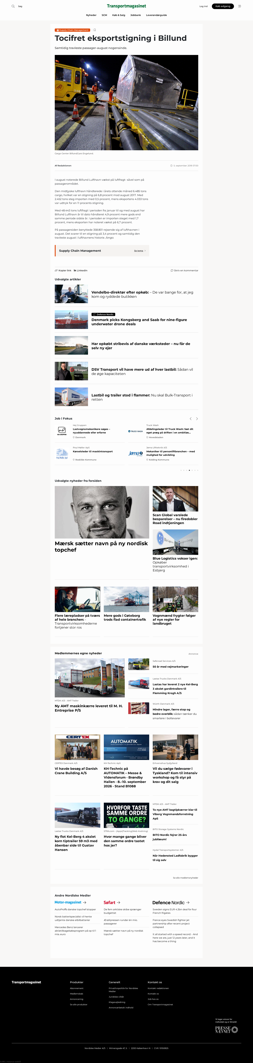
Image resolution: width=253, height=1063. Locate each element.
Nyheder (91, 15)
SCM (104, 15)
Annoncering (76, 999)
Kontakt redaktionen (158, 988)
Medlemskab (76, 993)
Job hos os (153, 999)
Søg (20, 6)
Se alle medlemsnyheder (185, 877)
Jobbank (135, 15)
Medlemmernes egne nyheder (78, 653)
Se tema (138, 250)
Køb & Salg (118, 15)
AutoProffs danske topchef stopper (75, 909)
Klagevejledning (117, 1002)
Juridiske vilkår (116, 996)
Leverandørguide (156, 15)
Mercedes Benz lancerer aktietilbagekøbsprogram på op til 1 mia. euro (75, 931)
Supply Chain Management (73, 30)
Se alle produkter (78, 1004)
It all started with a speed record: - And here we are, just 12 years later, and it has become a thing (175, 938)
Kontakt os (153, 993)
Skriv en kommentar (186, 270)
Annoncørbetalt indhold (121, 1007)
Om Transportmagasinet (160, 1004)
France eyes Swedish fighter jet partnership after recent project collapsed (171, 924)
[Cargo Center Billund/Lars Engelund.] (126, 102)
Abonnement (76, 988)
